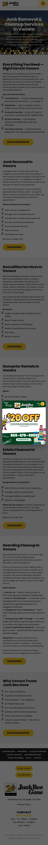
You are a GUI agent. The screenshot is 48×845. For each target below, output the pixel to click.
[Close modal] (42, 404)
